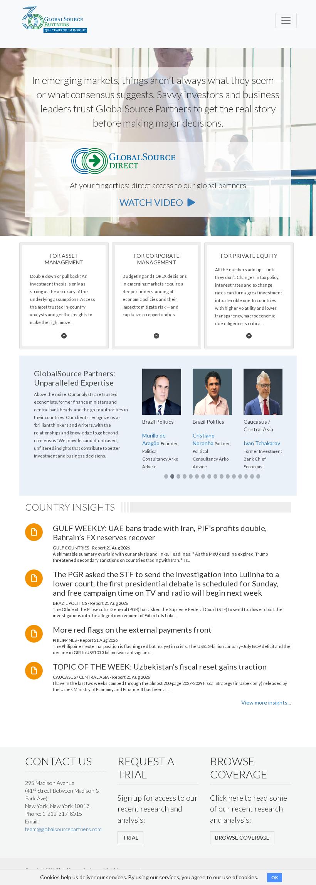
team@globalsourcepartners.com (63, 829)
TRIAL (130, 837)
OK (274, 877)
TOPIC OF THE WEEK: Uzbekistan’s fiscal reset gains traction (160, 666)
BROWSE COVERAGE (242, 837)
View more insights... (266, 702)
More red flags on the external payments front (132, 629)
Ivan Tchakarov (262, 443)
